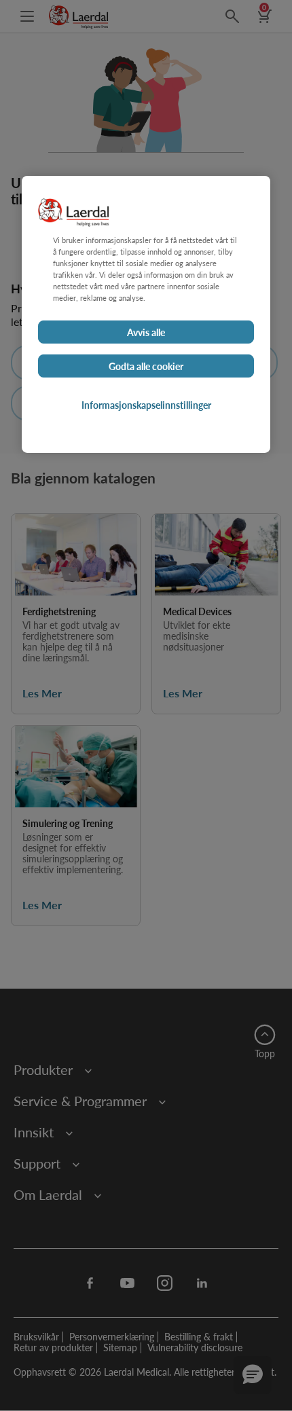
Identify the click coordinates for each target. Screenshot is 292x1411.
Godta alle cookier (146, 366)
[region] (146, 314)
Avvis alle (146, 332)
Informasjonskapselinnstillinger (146, 404)
